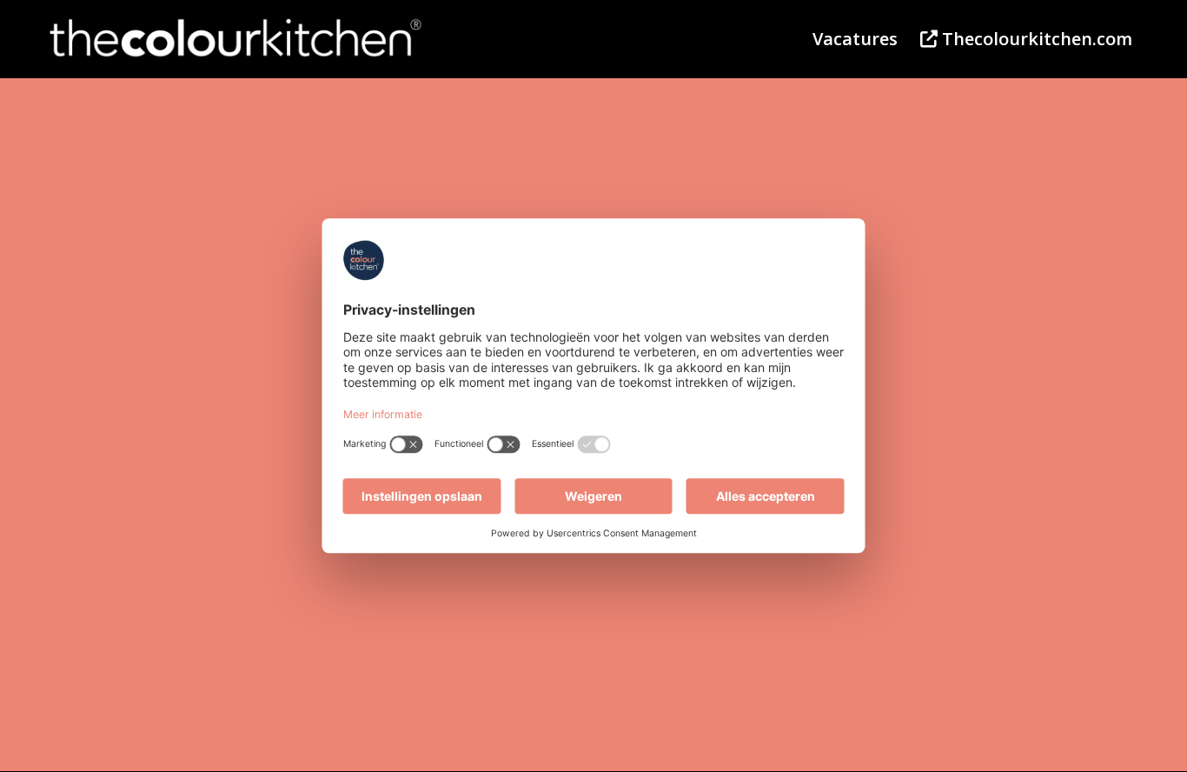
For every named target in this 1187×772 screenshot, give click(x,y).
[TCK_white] (235, 39)
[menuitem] (855, 39)
